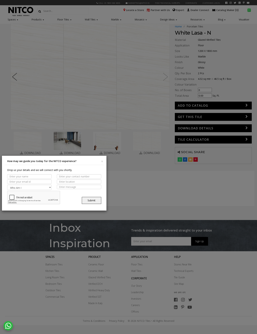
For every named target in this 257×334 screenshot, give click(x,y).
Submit (91, 200)
